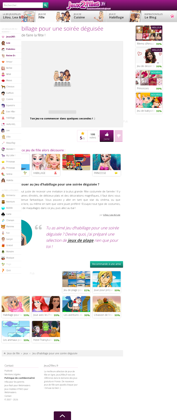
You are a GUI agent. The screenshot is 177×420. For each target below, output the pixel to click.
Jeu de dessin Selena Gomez (149, 66)
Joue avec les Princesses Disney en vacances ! (46, 314)
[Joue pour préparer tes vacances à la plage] (106, 279)
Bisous (9, 80)
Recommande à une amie (106, 264)
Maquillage (11, 142)
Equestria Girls (13, 105)
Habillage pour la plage (16, 314)
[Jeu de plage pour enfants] (76, 279)
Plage (8, 264)
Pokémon (11, 49)
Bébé (8, 74)
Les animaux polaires (15, 339)
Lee (8, 130)
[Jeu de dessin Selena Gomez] (149, 55)
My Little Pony (12, 155)
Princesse (10, 161)
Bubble (9, 207)
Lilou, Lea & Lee (15, 16)
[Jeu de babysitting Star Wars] (149, 100)
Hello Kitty (11, 124)
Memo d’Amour (145, 43)
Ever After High (13, 111)
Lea (8, 42)
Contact (7, 395)
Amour (9, 61)
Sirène (9, 174)
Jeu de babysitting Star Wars (149, 110)
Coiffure (10, 92)
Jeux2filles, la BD (13, 36)
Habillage (116, 16)
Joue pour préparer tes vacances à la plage (107, 290)
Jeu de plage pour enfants (77, 290)
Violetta (9, 180)
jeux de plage (80, 240)
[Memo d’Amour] (149, 33)
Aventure (10, 201)
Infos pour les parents (14, 381)
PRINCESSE (100, 173)
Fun (8, 232)
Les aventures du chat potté (77, 314)
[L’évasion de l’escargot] (106, 303)
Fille (42, 16)
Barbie (9, 67)
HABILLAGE (39, 173)
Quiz (8, 270)
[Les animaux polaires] (16, 328)
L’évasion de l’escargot (106, 314)
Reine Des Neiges (13, 55)
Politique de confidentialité (19, 378)
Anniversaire (12, 195)
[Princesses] (149, 77)
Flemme (10, 226)
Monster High (12, 149)
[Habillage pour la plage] (16, 303)
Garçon (9, 239)
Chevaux (10, 86)
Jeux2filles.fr (88, 5)
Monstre (10, 251)
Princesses (143, 88)
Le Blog (154, 16)
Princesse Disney (13, 167)
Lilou (8, 136)
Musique (10, 257)
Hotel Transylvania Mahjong (46, 339)
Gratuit (9, 245)
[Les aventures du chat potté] (76, 303)
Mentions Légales (12, 374)
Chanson (10, 220)
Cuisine (79, 16)
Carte (8, 214)
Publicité (8, 370)
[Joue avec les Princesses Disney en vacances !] (46, 303)
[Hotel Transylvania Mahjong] (46, 328)
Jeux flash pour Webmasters (17, 385)
